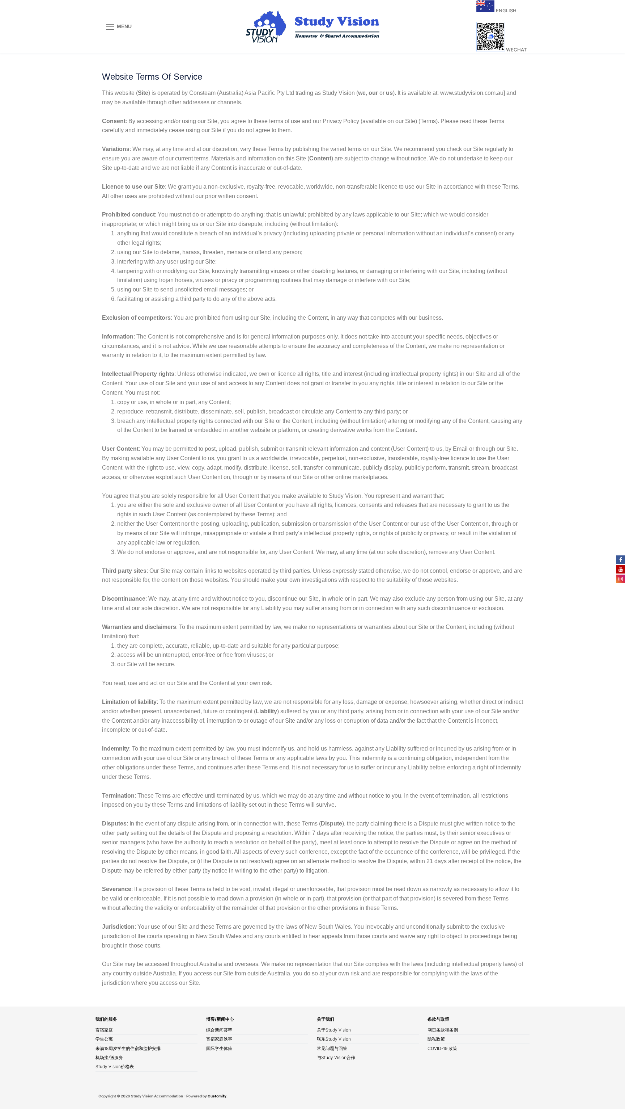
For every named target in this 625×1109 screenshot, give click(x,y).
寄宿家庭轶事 (219, 1039)
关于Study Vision (334, 1030)
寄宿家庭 (104, 1030)
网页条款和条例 (443, 1030)
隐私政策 (436, 1039)
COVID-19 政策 (442, 1049)
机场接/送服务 (109, 1058)
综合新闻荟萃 (219, 1030)
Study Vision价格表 (114, 1067)
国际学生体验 (219, 1049)
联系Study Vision (334, 1039)
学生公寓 (104, 1039)
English (505, 10)
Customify (217, 1096)
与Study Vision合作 (336, 1058)
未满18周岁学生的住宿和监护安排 (128, 1049)
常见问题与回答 (332, 1049)
